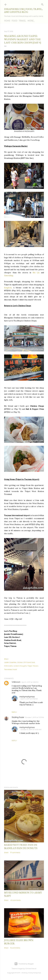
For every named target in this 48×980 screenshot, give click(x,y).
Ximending (8, 275)
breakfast (12, 662)
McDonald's (8, 666)
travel (15, 669)
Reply (14, 712)
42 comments (15, 900)
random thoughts (20, 666)
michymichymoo (27, 697)
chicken (20, 662)
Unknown (16, 682)
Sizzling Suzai (18, 717)
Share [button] (6, 659)
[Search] (42, 4)
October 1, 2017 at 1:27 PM (34, 717)
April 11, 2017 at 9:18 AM (29, 699)
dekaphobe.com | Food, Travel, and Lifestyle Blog (23, 10)
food (33, 662)
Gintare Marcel (30, 968)
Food (14, 21)
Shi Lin (36, 272)
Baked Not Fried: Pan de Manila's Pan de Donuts (20, 846)
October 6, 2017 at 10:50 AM (30, 729)
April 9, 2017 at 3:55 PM (29, 682)
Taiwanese (8, 669)
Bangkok (8, 287)
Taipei (30, 666)
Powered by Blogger (26, 964)
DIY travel (27, 662)
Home (7, 21)
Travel (22, 21)
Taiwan (35, 666)
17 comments (15, 852)
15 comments (15, 948)
